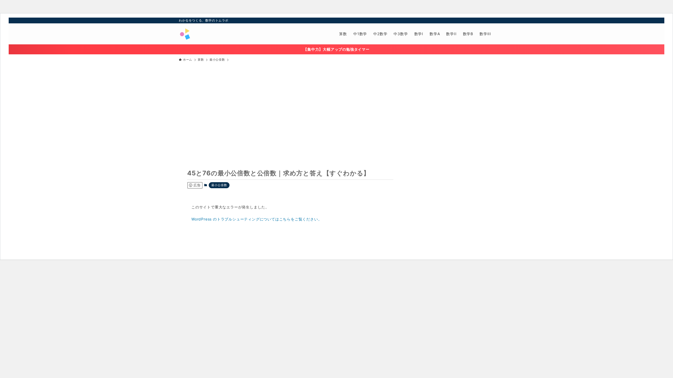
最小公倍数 (219, 185)
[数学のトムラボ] (185, 34)
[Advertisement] (336, 104)
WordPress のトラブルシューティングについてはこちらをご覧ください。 (256, 219)
